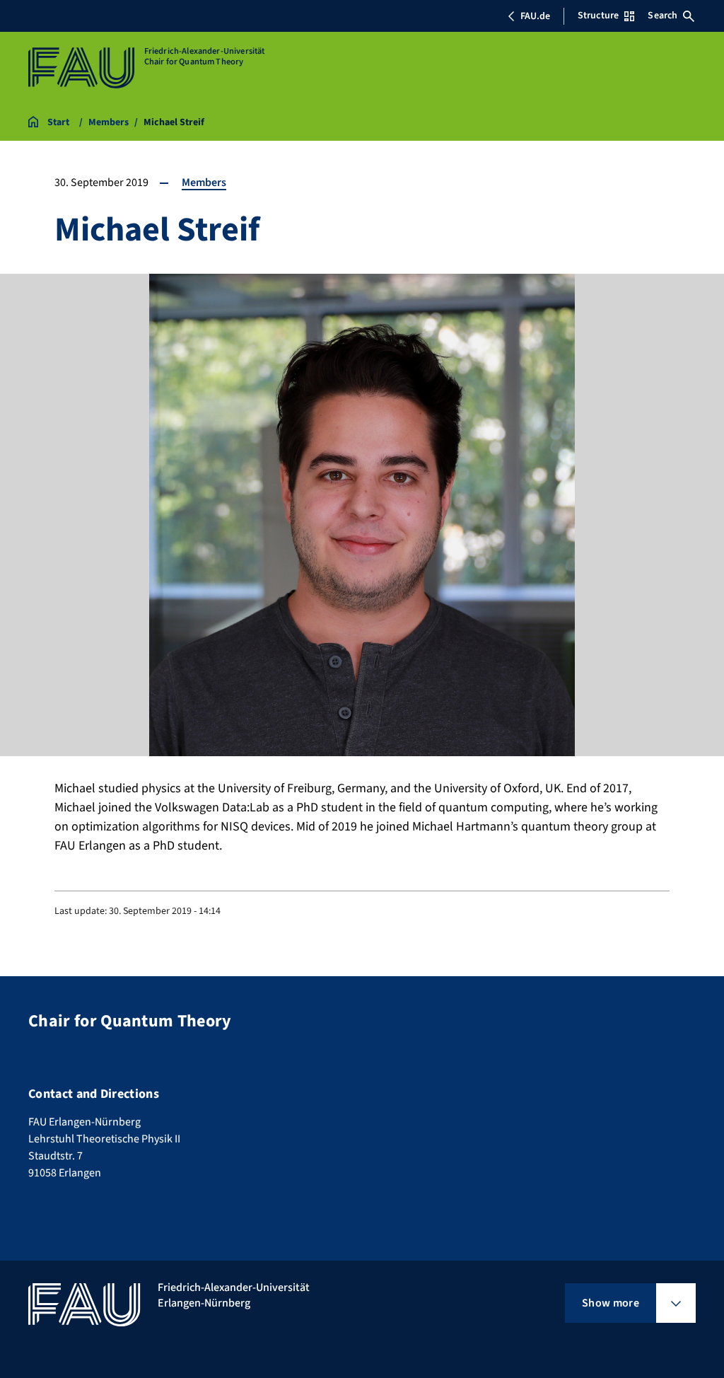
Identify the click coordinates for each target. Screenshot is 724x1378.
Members (204, 182)
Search (662, 15)
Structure (598, 15)
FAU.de (535, 16)
